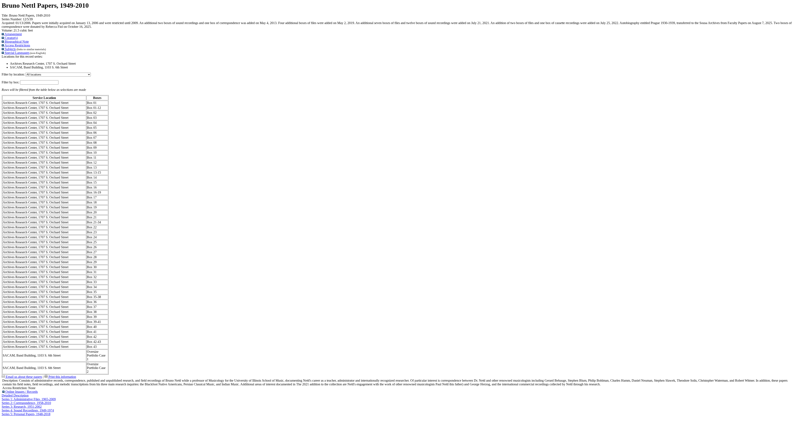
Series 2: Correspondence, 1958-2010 (26, 403)
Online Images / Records (21, 391)
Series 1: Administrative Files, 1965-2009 (29, 399)
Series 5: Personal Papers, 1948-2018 (26, 414)
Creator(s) (11, 38)
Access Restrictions (17, 45)
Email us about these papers (23, 377)
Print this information (62, 377)
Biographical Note (16, 41)
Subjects (10, 49)
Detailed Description (15, 395)
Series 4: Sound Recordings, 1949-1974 (28, 410)
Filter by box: (11, 82)
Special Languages (16, 53)
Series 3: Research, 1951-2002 (22, 406)
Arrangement (13, 34)
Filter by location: (13, 74)
